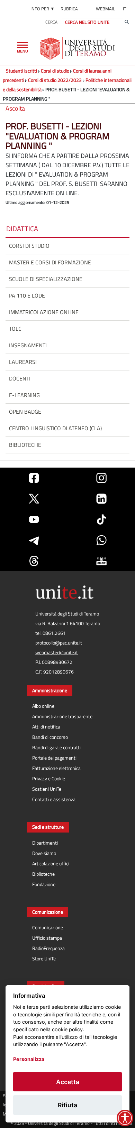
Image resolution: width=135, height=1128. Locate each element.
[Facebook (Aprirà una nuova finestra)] (34, 478)
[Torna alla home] (78, 48)
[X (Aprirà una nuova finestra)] (34, 499)
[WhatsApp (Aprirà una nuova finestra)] (101, 540)
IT (124, 8)
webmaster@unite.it (56, 652)
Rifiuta (67, 1105)
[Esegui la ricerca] (126, 22)
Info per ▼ (42, 8)
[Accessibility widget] (125, 1118)
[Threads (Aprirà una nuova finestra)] (34, 561)
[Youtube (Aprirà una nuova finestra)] (34, 519)
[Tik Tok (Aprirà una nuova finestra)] (101, 519)
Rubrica (69, 8)
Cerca (51, 22)
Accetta (67, 1081)
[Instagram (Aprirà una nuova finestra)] (101, 478)
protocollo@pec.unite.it (58, 643)
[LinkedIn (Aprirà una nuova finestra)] (101, 499)
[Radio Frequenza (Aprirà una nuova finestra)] (101, 561)
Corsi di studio (55, 70)
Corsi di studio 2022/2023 (55, 80)
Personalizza (28, 1059)
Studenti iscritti (21, 70)
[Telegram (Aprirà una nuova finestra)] (34, 540)
